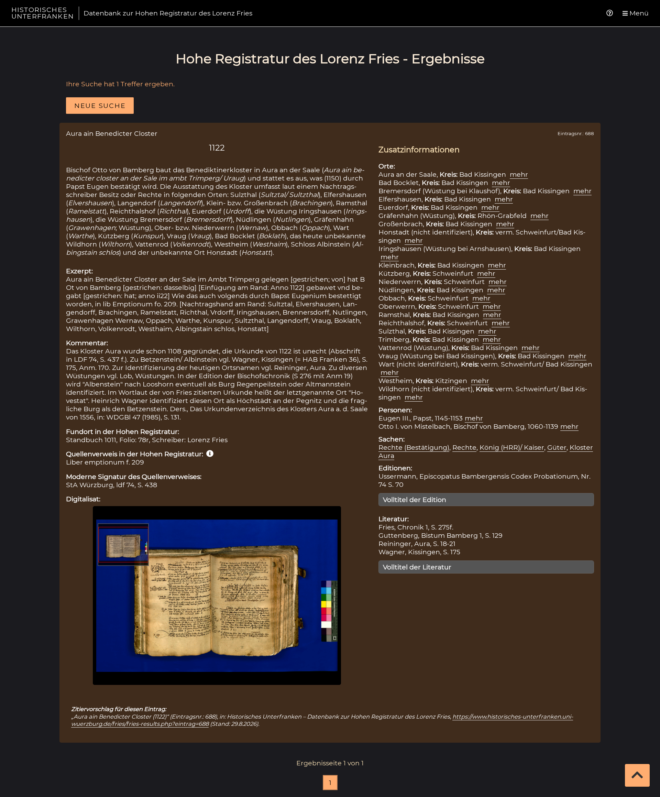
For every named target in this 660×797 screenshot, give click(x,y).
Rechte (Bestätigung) (413, 447)
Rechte (464, 447)
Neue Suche (99, 105)
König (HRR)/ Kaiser (512, 447)
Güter (556, 447)
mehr (519, 174)
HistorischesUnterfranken (42, 13)
